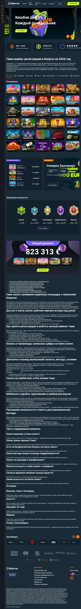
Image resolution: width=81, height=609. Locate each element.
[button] (67, 36)
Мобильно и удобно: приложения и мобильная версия (25, 290)
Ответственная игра (40, 577)
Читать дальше (52, 185)
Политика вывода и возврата (43, 573)
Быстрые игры (38, 3)
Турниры (51, 3)
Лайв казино (31, 3)
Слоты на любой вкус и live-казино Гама (21, 289)
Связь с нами (74, 570)
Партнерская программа (12, 574)
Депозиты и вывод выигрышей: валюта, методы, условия (27, 287)
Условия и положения (41, 584)
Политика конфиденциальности (44, 575)
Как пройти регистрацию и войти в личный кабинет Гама (26, 284)
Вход (59, 3)
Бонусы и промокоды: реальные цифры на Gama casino (25, 286)
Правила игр (38, 582)
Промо (45, 3)
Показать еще (43, 270)
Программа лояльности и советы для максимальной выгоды (27, 292)
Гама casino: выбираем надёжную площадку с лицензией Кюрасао (29, 281)
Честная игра (38, 579)
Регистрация (73, 3)
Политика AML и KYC (40, 570)
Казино (24, 3)
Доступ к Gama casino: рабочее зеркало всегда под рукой (26, 283)
